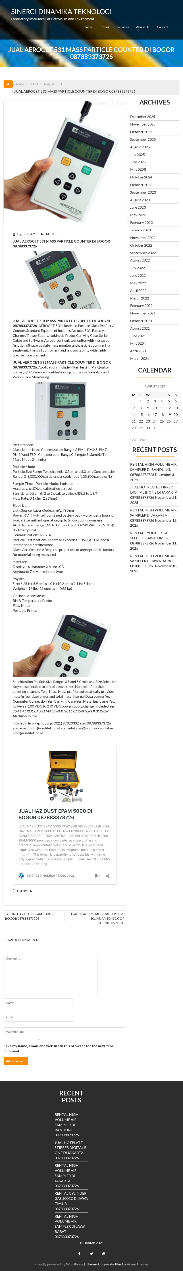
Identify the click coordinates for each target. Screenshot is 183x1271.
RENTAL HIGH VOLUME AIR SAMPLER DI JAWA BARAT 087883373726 (153, 561)
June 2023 (138, 207)
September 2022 (143, 253)
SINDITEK (50, 234)
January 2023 (140, 230)
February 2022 (141, 305)
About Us (143, 27)
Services (123, 27)
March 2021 (139, 358)
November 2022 (143, 237)
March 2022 (139, 298)
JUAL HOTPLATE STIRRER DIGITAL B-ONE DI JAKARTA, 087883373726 (154, 492)
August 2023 (140, 200)
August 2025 (140, 147)
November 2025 (143, 124)
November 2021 (143, 313)
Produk (105, 27)
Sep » (143, 439)
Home (88, 27)
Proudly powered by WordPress (58, 1264)
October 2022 (141, 245)
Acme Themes (138, 1264)
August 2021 (140, 328)
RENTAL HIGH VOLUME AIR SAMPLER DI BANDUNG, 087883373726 (153, 469)
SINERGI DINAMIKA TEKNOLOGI (61, 11)
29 (141, 428)
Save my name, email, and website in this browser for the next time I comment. (59, 1048)
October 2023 (141, 184)
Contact (162, 27)
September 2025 (143, 139)
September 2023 (143, 192)
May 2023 (138, 215)
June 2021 (138, 336)
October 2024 (141, 177)
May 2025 (138, 169)
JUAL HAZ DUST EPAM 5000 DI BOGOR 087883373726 (29, 916)
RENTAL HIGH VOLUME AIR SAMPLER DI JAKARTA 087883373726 (153, 515)
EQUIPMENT (25, 891)
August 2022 (140, 260)
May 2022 (138, 283)
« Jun (133, 439)
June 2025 (138, 162)
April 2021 (138, 351)
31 (155, 428)
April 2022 (138, 290)
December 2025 (142, 116)
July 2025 (137, 154)
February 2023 (141, 222)
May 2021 (138, 343)
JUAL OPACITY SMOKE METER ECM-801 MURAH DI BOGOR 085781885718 (97, 918)
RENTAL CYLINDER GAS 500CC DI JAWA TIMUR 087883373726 (149, 538)
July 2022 (137, 268)
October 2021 (141, 320)
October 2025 (141, 132)
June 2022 (138, 275)
